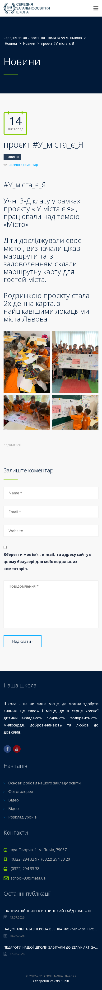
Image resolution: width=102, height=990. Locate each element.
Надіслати (21, 641)
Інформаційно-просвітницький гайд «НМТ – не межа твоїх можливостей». (51, 911)
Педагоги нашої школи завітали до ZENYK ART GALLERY (51, 947)
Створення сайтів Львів (51, 981)
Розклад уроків (22, 817)
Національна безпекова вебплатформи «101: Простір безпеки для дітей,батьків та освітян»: (51, 929)
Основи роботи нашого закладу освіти (44, 783)
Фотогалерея (20, 791)
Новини (12, 157)
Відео (13, 800)
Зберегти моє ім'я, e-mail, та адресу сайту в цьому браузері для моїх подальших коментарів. (48, 561)
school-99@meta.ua (28, 878)
